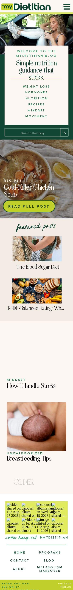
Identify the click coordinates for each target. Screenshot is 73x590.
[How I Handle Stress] (36, 351)
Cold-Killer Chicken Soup (29, 191)
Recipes (13, 180)
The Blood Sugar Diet (37, 267)
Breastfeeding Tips (29, 458)
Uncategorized (25, 453)
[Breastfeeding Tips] (36, 426)
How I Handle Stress (31, 385)
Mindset (16, 379)
